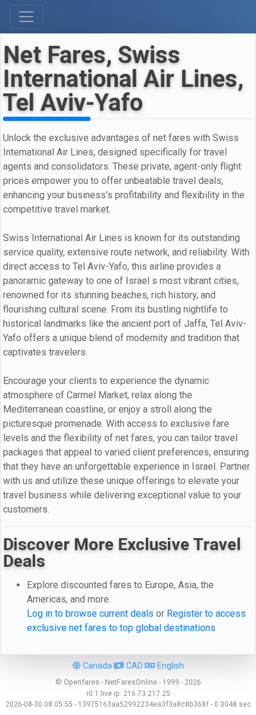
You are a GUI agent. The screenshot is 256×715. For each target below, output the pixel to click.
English (169, 665)
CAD (133, 665)
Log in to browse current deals (90, 613)
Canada (96, 665)
